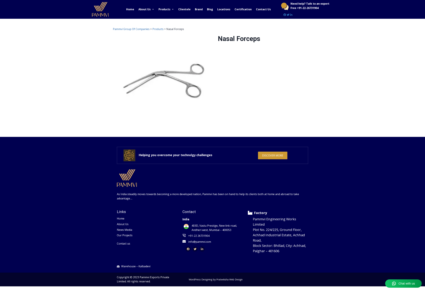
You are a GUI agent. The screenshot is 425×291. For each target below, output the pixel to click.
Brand (199, 9)
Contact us (123, 243)
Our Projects (124, 235)
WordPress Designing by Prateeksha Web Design (216, 279)
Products (164, 9)
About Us (144, 9)
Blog (210, 9)
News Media (124, 230)
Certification (243, 9)
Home (130, 9)
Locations (223, 9)
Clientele (184, 9)
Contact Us (263, 9)
